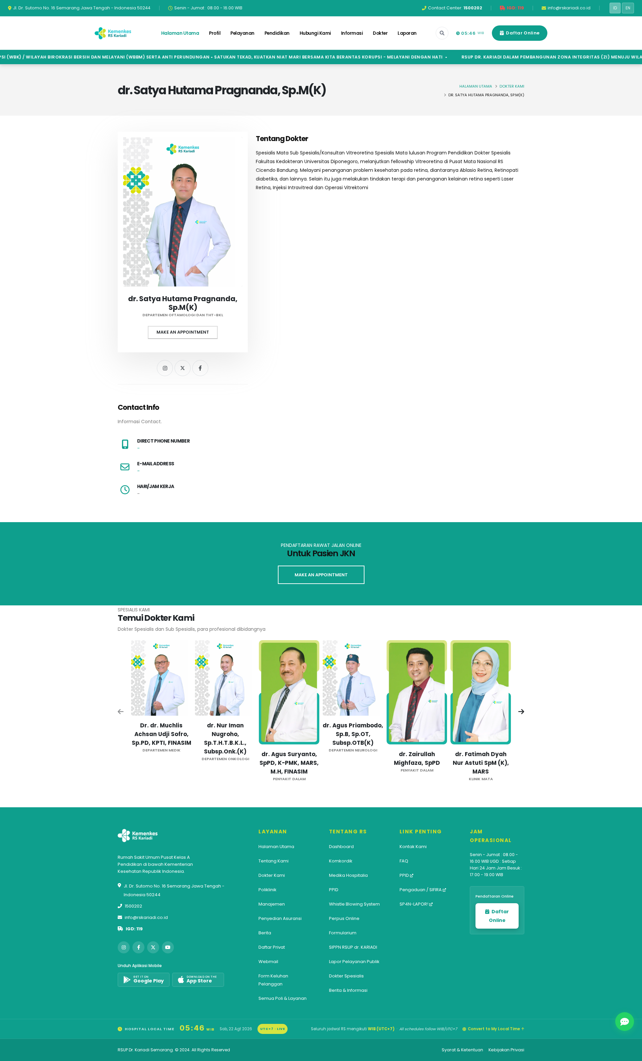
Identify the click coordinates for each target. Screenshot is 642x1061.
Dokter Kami (512, 86)
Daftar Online (522, 33)
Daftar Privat (271, 947)
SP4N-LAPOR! (414, 904)
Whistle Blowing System (354, 904)
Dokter (380, 33)
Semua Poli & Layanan (282, 998)
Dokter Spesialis (346, 976)
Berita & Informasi (348, 990)
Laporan (407, 33)
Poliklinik (267, 890)
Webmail (268, 961)
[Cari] (442, 33)
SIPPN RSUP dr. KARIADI (353, 947)
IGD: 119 (134, 929)
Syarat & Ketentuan (462, 1050)
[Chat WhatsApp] (624, 1021)
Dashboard (341, 846)
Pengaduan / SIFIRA (421, 890)
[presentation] (121, 712)
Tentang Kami (273, 861)
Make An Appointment (182, 332)
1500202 (133, 906)
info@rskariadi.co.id (146, 917)
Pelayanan (242, 33)
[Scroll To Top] (630, 1053)
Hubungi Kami (315, 33)
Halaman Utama (180, 33)
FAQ (404, 861)
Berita (264, 933)
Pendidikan (277, 33)
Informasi (352, 33)
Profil (214, 33)
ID (615, 8)
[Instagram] (165, 368)
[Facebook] (200, 368)
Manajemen (271, 904)
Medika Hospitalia (348, 875)
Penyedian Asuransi (280, 918)
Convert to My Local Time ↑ (496, 1029)
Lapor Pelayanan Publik (354, 961)
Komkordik (340, 861)
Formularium (342, 933)
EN (628, 8)
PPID (333, 890)
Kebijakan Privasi (506, 1050)
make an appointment (321, 575)
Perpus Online (344, 918)
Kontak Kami (413, 846)
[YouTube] (168, 947)
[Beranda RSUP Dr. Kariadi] (113, 33)
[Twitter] (183, 368)
